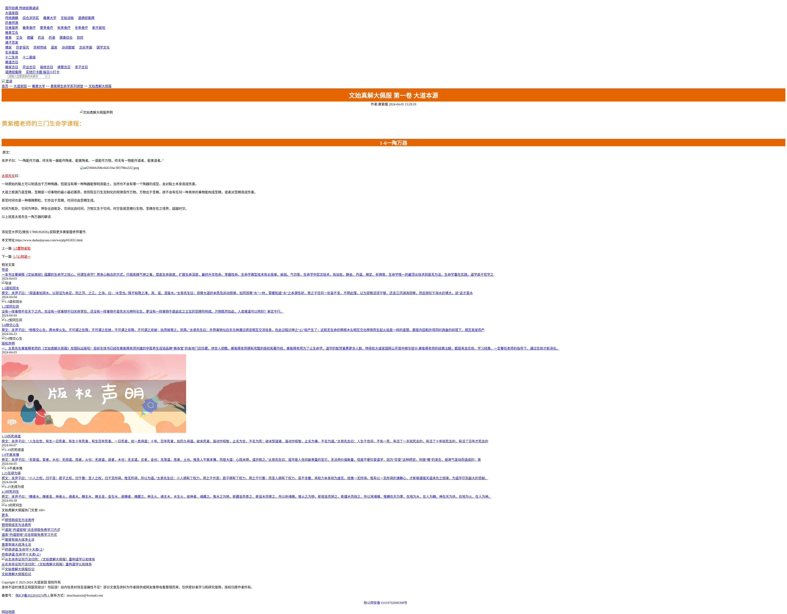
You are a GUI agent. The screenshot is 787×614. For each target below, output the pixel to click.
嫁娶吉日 (64, 67)
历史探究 (22, 47)
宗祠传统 (40, 47)
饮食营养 (11, 28)
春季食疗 (29, 28)
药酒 (52, 37)
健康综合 (66, 37)
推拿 (8, 37)
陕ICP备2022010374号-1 (33, 595)
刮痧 (80, 37)
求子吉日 (81, 67)
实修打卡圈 (42, 72)
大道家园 (11, 13)
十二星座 (29, 57)
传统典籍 (11, 18)
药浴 (41, 37)
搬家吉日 (11, 67)
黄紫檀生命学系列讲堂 (66, 86)
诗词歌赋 (68, 47)
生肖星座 (11, 52)
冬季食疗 (81, 28)
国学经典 (22, 8)
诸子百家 (11, 42)
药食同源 (11, 23)
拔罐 (30, 37)
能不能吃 (98, 28)
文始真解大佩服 (100, 86)
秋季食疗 (64, 28)
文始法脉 (67, 18)
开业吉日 (29, 67)
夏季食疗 (46, 28)
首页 (5, 86)
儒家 (8, 47)
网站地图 (8, 612)
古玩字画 (85, 47)
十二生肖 (11, 57)
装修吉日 (46, 67)
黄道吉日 (11, 62)
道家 (54, 47)
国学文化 (103, 47)
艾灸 (19, 37)
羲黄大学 (49, 18)
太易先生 (8, 176)
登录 (9, 81)
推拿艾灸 (11, 32)
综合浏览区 (31, 18)
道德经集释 (86, 18)
